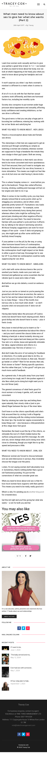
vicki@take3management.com (23, 725)
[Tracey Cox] (14, 4)
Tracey (31, 25)
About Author (9, 616)
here (34, 348)
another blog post (36, 492)
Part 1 (33, 66)
